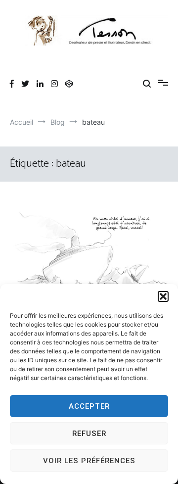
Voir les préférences (89, 460)
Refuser (89, 433)
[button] (163, 296)
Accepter (89, 406)
